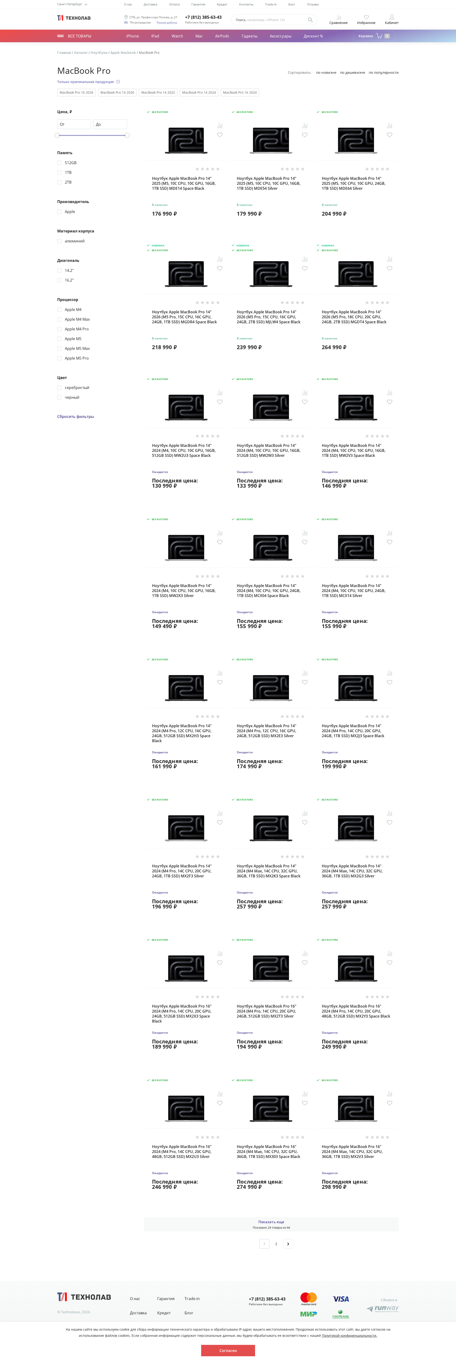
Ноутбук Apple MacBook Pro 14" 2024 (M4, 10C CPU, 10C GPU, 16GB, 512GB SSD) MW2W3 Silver (268, 450)
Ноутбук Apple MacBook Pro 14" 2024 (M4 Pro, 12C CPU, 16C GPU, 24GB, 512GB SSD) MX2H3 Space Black (182, 733)
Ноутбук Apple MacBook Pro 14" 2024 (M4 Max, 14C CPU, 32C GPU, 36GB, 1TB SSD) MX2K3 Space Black (268, 871)
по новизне (326, 72)
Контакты (246, 4)
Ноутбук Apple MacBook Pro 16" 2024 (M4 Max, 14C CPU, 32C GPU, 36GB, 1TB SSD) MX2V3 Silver (352, 1151)
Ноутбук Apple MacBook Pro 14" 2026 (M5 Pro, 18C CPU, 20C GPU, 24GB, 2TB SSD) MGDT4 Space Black (354, 317)
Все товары (79, 36)
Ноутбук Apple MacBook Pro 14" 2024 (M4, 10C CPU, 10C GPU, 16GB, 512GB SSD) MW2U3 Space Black (184, 450)
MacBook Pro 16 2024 (240, 92)
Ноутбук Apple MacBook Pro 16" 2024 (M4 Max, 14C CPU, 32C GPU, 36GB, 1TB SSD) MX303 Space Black (268, 1151)
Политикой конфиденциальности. (349, 1335)
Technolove (70, 1312)
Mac (199, 36)
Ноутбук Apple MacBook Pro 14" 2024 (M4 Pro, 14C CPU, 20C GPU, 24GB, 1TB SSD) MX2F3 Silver (182, 871)
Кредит (222, 4)
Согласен (228, 1350)
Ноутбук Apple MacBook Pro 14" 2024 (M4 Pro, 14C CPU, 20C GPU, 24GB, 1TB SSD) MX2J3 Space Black (353, 730)
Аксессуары (280, 36)
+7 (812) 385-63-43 (203, 17)
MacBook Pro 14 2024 (199, 92)
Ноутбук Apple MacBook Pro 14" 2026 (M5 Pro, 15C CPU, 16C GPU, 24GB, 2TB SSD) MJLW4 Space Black (268, 317)
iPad (155, 36)
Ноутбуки (99, 52)
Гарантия (198, 4)
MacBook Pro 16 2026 (76, 92)
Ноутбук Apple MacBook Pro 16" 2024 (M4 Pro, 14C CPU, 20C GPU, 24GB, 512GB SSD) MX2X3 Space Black (182, 1013)
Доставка (150, 4)
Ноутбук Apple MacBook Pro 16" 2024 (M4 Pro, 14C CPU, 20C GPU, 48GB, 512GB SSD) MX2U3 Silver (182, 1151)
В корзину (186, 225)
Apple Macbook (123, 52)
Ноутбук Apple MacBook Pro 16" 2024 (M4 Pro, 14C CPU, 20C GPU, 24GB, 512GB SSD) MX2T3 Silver (266, 1011)
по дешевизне (352, 72)
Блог (291, 4)
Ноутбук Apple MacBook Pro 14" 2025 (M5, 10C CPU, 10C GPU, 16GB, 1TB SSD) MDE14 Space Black (184, 183)
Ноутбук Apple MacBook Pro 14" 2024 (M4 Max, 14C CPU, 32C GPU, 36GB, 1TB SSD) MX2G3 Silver (352, 871)
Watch (177, 36)
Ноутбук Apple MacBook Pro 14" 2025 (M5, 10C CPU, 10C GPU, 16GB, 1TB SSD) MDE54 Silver (268, 183)
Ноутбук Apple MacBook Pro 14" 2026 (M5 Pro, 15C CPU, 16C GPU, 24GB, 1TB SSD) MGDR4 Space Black (184, 317)
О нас (128, 4)
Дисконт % (313, 36)
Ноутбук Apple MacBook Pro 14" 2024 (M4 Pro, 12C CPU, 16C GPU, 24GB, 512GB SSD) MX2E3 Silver (266, 730)
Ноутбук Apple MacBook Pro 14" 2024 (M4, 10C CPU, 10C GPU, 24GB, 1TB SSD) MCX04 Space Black (268, 590)
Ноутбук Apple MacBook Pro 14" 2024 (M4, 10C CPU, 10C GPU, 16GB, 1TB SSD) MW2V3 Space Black (353, 450)
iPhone (132, 36)
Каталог (81, 52)
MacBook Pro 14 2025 (158, 92)
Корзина (373, 36)
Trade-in (271, 4)
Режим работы (167, 22)
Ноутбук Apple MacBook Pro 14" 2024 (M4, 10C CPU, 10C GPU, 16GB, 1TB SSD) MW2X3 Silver (184, 590)
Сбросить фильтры (75, 416)
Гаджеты (250, 36)
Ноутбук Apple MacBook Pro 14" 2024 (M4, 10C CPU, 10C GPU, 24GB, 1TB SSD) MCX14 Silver (353, 590)
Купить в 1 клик (207, 213)
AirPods (222, 36)
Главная (64, 52)
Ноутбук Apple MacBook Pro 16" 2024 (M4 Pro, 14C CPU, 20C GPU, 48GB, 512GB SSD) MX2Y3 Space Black (356, 1011)
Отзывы (313, 4)
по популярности (384, 72)
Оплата (174, 4)
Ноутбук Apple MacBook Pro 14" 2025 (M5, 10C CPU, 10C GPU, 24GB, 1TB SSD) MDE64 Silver (353, 183)
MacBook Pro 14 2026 (117, 92)
